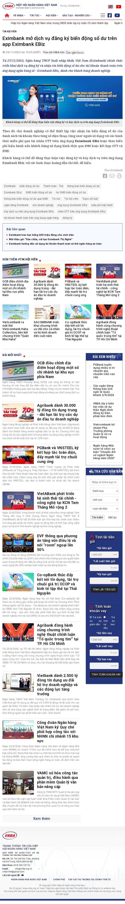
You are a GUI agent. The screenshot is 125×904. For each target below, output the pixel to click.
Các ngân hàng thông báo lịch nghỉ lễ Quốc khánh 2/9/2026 (103, 390)
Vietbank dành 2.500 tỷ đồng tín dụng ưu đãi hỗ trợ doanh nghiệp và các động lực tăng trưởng (57, 684)
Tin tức (56, 198)
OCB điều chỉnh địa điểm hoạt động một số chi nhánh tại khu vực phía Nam (15, 288)
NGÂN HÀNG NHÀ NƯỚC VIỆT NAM (29, 879)
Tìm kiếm (97, 517)
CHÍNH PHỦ (59, 879)
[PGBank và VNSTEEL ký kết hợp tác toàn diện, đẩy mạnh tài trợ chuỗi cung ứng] (18, 455)
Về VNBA (18, 15)
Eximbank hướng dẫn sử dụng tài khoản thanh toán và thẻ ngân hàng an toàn (55, 243)
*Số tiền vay (104, 633)
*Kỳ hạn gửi (104, 574)
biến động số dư (30, 186)
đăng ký (67, 217)
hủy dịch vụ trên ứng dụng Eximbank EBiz (29, 211)
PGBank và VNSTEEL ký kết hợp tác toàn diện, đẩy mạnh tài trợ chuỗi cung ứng (77, 288)
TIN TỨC (35, 15)
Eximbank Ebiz (13, 192)
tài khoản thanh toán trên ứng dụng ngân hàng (31, 217)
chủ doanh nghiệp (43, 205)
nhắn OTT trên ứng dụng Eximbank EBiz (81, 211)
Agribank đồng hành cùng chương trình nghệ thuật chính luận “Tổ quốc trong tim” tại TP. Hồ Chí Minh (109, 331)
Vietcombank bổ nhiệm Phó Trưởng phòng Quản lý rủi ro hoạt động (104, 431)
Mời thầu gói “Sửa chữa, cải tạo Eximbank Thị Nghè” (40, 239)
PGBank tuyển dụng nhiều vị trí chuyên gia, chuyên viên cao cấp (104, 371)
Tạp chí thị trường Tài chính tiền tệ (89, 879)
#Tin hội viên (28, 259)
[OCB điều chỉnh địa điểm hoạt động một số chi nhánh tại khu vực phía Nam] (18, 370)
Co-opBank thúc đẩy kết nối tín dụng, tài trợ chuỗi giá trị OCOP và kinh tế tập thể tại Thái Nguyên (77, 331)
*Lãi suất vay (104, 646)
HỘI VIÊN (51, 15)
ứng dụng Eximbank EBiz (72, 205)
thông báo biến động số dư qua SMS (26, 198)
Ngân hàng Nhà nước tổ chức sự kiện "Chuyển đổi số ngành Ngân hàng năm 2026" (104, 452)
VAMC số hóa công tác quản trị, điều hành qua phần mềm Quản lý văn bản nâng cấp (57, 780)
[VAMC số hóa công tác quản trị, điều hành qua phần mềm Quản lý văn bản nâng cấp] (18, 783)
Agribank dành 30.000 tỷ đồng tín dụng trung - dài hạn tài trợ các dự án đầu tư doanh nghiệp (46, 290)
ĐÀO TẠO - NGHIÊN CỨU (76, 15)
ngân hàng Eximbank (16, 205)
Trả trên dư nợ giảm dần (96, 621)
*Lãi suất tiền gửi (104, 561)
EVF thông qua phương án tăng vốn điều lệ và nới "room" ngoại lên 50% (57, 543)
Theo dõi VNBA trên (54, 52)
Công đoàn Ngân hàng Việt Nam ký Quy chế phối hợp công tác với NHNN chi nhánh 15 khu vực (57, 731)
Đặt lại (112, 517)
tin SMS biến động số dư (71, 192)
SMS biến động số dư (39, 192)
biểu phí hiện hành (102, 205)
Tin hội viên (9, 31)
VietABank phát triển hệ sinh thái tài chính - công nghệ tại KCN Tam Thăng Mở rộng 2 (108, 288)
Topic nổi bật (90, 198)
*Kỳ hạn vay (104, 659)
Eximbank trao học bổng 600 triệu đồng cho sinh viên (41, 235)
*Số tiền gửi (104, 548)
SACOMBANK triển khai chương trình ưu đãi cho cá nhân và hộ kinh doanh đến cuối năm (47, 329)
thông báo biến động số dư (83, 186)
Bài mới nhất (12, 355)
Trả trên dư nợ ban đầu (109, 622)
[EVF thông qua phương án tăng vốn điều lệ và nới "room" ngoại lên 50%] (18, 543)
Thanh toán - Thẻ (53, 186)
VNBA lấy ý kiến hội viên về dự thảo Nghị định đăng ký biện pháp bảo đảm (103, 410)
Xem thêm (41, 819)
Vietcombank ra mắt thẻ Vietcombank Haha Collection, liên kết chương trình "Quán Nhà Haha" (15, 331)
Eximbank (117, 170)
